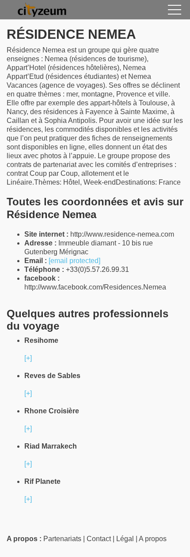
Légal (125, 538)
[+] (28, 358)
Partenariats (62, 538)
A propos (153, 538)
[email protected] (74, 260)
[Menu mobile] (174, 11)
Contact (99, 538)
